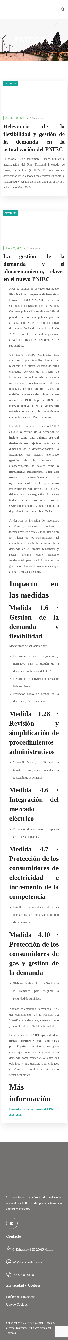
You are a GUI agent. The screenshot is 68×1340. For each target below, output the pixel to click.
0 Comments (36, 118)
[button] (63, 9)
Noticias (11, 83)
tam (11, 1332)
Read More (34, 95)
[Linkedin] (12, 1223)
